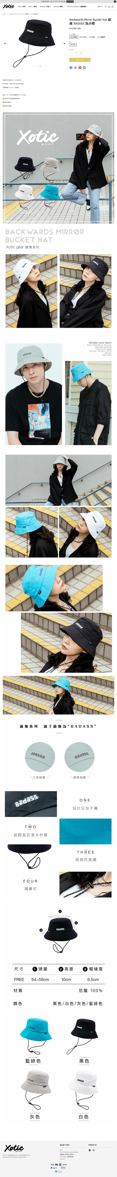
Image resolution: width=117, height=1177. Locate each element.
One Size (73, 45)
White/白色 (83, 37)
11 (42, 66)
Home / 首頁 (21, 7)
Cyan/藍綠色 (101, 37)
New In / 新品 (33, 7)
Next (64, 43)
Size (70, 42)
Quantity (71, 49)
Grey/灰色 (92, 37)
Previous (5, 43)
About (61, 1150)
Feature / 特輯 (58, 7)
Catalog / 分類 (44, 7)
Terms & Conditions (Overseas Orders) (69, 1152)
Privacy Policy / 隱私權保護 (66, 1156)
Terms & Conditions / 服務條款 (76, 7)
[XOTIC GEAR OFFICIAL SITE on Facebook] (89, 1151)
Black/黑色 (74, 37)
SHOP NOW (70, 1)
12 (43, 66)
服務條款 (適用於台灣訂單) (67, 1154)
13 (45, 66)
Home (4, 14)
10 (40, 66)
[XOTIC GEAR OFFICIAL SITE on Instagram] (93, 1151)
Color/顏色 (72, 34)
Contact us (62, 1159)
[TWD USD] (99, 6)
